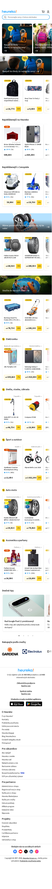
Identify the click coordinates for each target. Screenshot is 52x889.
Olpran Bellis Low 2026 (33, 468)
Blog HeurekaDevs (9, 736)
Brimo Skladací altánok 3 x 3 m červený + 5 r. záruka (12, 146)
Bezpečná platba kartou (11, 773)
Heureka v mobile (8, 756)
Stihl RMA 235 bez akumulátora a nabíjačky (31, 319)
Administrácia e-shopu (10, 786)
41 (12, 573)
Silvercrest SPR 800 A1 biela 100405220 (12, 193)
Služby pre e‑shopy (9, 793)
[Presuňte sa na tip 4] (32, 635)
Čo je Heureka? (7, 716)
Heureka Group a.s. (30, 858)
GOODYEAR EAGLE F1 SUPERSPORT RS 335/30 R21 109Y (33, 257)
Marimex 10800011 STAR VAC (31, 193)
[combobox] (26, 17)
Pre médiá (5, 729)
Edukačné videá (7, 810)
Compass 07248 (30, 417)
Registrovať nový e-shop (11, 789)
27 (32, 523)
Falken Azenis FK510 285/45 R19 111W (11, 257)
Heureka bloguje (8, 733)
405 (12, 473)
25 (12, 197)
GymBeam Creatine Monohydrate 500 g (11, 469)
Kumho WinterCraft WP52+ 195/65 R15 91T (12, 519)
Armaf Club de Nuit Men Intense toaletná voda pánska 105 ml (33, 569)
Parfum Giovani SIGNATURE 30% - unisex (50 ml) (10, 569)
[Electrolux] (32, 651)
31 (12, 422)
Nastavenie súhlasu (9, 766)
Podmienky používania (10, 723)
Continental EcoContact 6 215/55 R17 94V (32, 519)
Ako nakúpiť (6, 753)
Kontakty (5, 719)
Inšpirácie (5, 836)
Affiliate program (8, 806)
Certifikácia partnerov (10, 833)
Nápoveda (5, 813)
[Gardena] (10, 651)
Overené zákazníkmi (9, 823)
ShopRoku (6, 826)
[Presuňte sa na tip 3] (28, 635)
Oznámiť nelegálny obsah (11, 740)
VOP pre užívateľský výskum (12, 776)
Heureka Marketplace (10, 796)
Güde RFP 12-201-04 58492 (11, 418)
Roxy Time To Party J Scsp (32, 100)
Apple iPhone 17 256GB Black (33, 146)
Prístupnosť (6, 743)
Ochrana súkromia (8, 770)
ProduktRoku (7, 830)
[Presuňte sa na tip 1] (19, 635)
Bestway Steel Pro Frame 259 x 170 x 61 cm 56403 (12, 319)
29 (32, 150)
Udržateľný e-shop (9, 840)
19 (32, 372)
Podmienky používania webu (30, 861)
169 (32, 573)
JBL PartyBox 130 (10, 367)
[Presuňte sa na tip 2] (23, 635)
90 (32, 197)
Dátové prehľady (8, 803)
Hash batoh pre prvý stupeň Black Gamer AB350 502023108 (11, 100)
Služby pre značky (8, 799)
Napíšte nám (26, 686)
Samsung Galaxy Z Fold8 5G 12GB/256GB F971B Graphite (32, 368)
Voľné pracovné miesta (10, 726)
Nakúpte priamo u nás (10, 763)
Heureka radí (6, 759)
